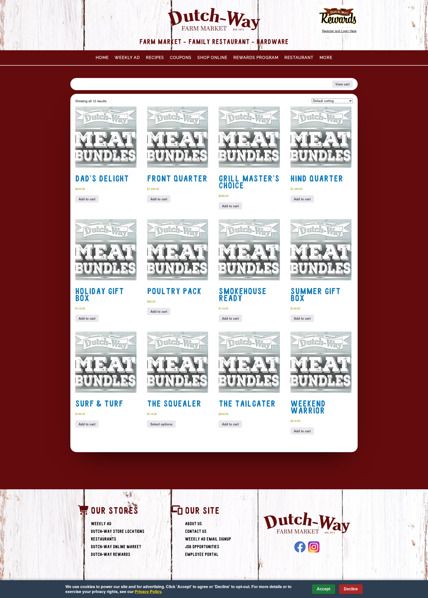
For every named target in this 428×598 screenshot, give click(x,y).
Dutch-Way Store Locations (117, 531)
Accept (323, 589)
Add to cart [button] (87, 199)
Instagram (314, 547)
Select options (161, 424)
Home (102, 57)
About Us (193, 523)
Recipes (155, 57)
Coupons (180, 57)
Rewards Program (255, 57)
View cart (342, 84)
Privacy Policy (148, 591)
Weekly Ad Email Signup (208, 539)
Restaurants (103, 539)
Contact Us (196, 531)
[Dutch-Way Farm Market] (307, 524)
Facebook (300, 547)
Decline (351, 589)
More (326, 57)
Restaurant (299, 57)
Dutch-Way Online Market (116, 547)
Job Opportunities (202, 547)
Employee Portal (201, 554)
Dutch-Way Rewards (110, 554)
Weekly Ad (127, 57)
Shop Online (212, 57)
